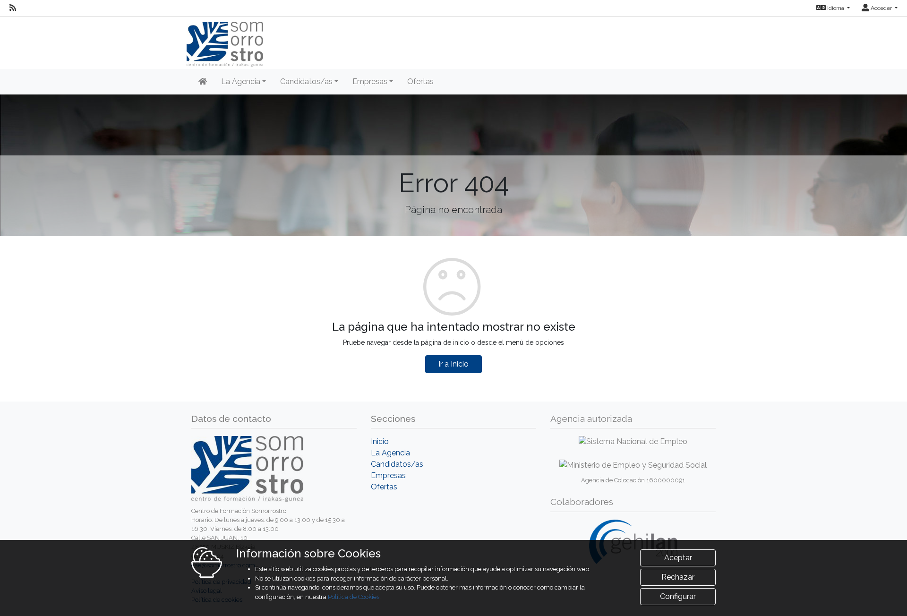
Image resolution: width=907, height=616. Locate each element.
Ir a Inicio (453, 363)
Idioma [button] (836, 8)
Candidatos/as (397, 464)
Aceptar (678, 557)
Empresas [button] (369, 81)
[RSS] (12, 8)
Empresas (388, 475)
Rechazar (677, 577)
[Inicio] (202, 81)
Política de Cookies (353, 596)
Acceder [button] (881, 8)
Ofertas (420, 81)
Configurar (678, 596)
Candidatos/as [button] (306, 81)
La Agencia (390, 452)
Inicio (380, 441)
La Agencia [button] (240, 81)
